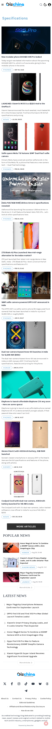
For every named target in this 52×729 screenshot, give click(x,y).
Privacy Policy (31, 698)
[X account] (4, 683)
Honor (6, 368)
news (6, 119)
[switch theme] (45, 4)
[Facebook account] (11, 683)
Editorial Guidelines (27, 702)
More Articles (26, 526)
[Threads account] (47, 683)
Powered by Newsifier (26, 725)
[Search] (40, 4)
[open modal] (49, 4)
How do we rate (27, 711)
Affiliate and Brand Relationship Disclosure (27, 707)
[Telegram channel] (26, 690)
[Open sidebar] (2, 4)
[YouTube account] (33, 683)
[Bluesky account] (40, 683)
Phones (7, 70)
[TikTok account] (26, 683)
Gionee (7, 467)
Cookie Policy (45, 698)
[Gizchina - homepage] (15, 4)
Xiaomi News (28, 567)
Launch (26, 582)
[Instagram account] (18, 683)
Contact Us (17, 698)
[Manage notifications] (46, 723)
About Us (5, 698)
